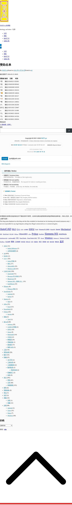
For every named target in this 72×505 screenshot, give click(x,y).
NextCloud (6, 234)
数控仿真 (14, 370)
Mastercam (11, 279)
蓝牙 (62, 241)
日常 (9, 382)
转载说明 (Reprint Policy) (54, 145)
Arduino (10, 324)
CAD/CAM (7, 271)
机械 (5, 357)
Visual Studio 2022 (32, 238)
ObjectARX (23, 234)
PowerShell (7, 309)
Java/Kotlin (7, 291)
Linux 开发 (11, 261)
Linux (9, 410)
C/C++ (6, 258)
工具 (5, 350)
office (29, 234)
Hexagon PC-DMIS (44, 229)
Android (10, 294)
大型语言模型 (12, 251)
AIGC (5, 246)
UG (17, 238)
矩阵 (48, 241)
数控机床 (10, 367)
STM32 (10, 337)
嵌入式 (6, 322)
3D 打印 (10, 360)
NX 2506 (11, 234)
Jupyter (10, 314)
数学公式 (28, 241)
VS (39, 238)
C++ (18, 229)
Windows (49, 238)
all (31, 70)
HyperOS (52, 229)
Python (35, 234)
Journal (58, 229)
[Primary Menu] (1, 45)
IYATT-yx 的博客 (5, 25)
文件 (32, 241)
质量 (5, 398)
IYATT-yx (5, 70)
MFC (1, 234)
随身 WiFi (10, 347)
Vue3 (9, 319)
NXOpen (16, 234)
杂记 (5, 377)
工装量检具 (11, 365)
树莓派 (10, 339)
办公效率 (7, 241)
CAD (22, 229)
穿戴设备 (10, 342)
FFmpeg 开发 (11, 289)
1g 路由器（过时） (6, 124)
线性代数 (52, 241)
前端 (5, 317)
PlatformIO (11, 334)
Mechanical (66, 229)
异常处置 (6, 352)
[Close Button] (1, 47)
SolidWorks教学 (11, 238)
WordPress (2, 241)
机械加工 (10, 372)
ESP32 (31, 229)
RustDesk (41, 234)
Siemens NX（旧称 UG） (15, 281)
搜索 (1, 127)
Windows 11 (56, 238)
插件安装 (23, 241)
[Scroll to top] (36, 503)
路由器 (10, 344)
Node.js (6, 299)
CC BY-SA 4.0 (18, 145)
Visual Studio (23, 238)
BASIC (6, 256)
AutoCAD (5, 228)
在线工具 (6, 41)
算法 (5, 393)
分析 (9, 400)
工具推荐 (17, 241)
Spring (9, 296)
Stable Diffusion (12, 248)
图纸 (12, 242)
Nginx (9, 413)
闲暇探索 (10, 385)
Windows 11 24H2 (64, 238)
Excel (36, 229)
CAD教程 (26, 229)
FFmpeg (6, 286)
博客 (5, 36)
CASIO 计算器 (12, 327)
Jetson (9, 332)
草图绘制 (57, 241)
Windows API (11, 268)
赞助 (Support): (6, 164)
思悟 (9, 380)
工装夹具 (10, 362)
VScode (42, 238)
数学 (5, 355)
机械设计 (36, 241)
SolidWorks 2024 (4, 238)
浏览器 (44, 241)
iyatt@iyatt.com (15, 158)
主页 (5, 33)
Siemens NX (51, 233)
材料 (5, 388)
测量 (9, 403)
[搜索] (69, 130)
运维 (5, 405)
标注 (40, 241)
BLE (14, 229)
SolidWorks (63, 234)
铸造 (9, 375)
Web (9, 301)
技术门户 (6, 38)
